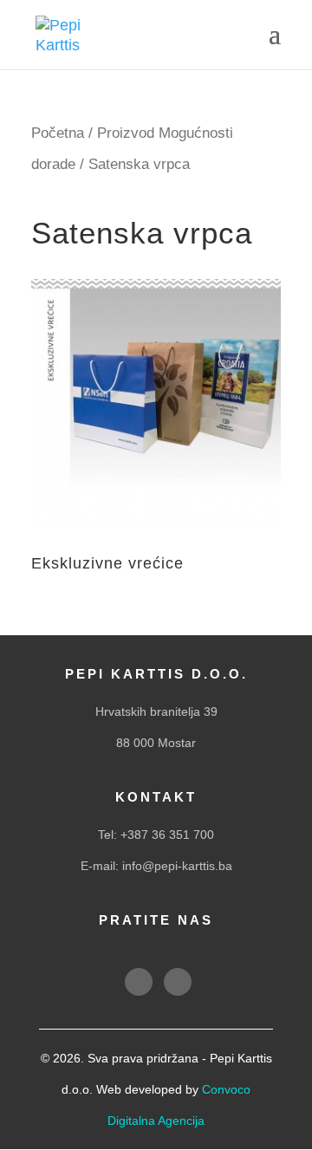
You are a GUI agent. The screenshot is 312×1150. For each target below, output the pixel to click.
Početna (57, 133)
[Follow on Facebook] (139, 982)
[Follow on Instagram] (178, 982)
